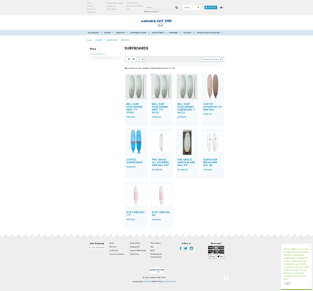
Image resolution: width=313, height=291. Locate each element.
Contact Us (91, 9)
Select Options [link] (134, 181)
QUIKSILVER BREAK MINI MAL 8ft (210, 162)
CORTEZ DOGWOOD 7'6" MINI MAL (212, 106)
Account (211, 7)
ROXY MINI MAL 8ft (161, 214)
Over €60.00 (97, 54)
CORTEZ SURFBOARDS (134, 161)
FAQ (128, 9)
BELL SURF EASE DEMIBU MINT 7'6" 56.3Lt (160, 108)
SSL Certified (97, 248)
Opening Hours (132, 3)
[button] (222, 7)
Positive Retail (169, 281)
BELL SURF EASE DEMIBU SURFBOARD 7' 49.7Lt (186, 108)
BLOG (153, 250)
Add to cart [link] (140, 128)
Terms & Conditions (116, 254)
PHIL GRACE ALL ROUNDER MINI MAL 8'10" (160, 162)
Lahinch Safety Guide (115, 3)
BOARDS (99, 40)
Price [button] (93, 49)
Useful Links (111, 6)
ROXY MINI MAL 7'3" (135, 214)
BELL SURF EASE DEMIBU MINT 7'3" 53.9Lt (134, 108)
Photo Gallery (112, 9)
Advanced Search (152, 12)
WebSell (147, 281)
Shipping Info (135, 247)
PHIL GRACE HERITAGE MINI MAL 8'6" (186, 162)
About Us (90, 6)
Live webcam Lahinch (135, 6)
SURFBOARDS (112, 40)
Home (89, 3)
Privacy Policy (135, 243)
